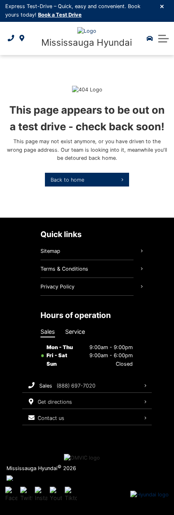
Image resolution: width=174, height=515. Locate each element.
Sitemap (50, 251)
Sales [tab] (47, 331)
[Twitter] (26, 495)
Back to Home (67, 180)
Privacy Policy (57, 287)
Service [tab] (75, 331)
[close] (162, 6)
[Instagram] (41, 495)
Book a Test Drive (60, 15)
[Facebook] (11, 495)
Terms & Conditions (64, 269)
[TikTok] (71, 495)
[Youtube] (56, 495)
